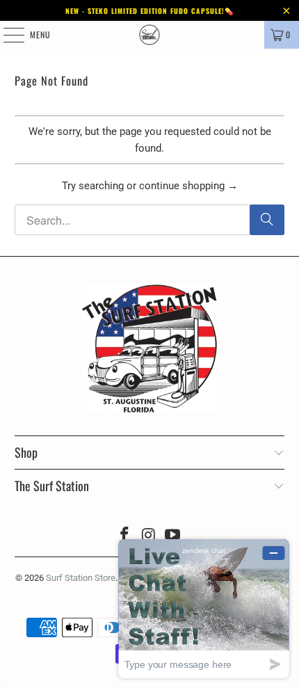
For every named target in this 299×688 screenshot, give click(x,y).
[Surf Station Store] (150, 35)
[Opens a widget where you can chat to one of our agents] (203, 608)
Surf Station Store (80, 578)
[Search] (267, 220)
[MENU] (6, 35)
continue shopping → (188, 185)
